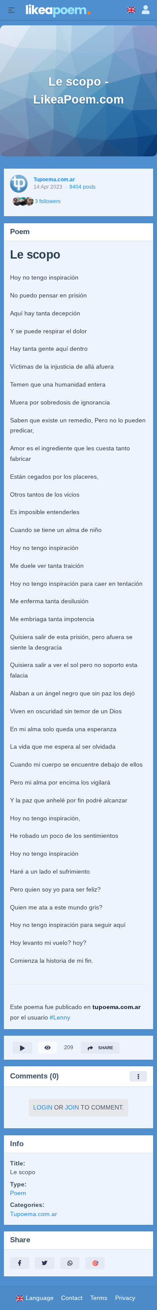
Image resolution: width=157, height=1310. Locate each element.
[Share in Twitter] (44, 1263)
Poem (18, 1193)
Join (72, 1107)
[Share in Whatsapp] (69, 1263)
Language (39, 1298)
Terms (98, 1298)
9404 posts (82, 187)
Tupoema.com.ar (54, 179)
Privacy (125, 1298)
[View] (47, 1048)
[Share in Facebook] (19, 1263)
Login (42, 1107)
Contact (71, 1298)
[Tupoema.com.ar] (19, 184)
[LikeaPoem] (57, 10)
